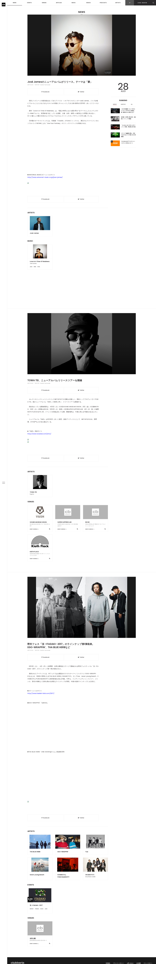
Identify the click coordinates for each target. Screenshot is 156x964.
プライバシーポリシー (118, 963)
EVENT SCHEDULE (34, 529)
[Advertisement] (81, 293)
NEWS (14, 3)
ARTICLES (59, 3)
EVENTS (29, 3)
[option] (115, 104)
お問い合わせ (130, 963)
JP (129, 2)
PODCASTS (103, 3)
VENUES (44, 3)
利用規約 (108, 963)
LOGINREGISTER (142, 2)
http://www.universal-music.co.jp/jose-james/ (45, 177)
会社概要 (138, 963)
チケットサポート (148, 963)
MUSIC (74, 3)
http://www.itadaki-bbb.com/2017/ (40, 693)
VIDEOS (88, 3)
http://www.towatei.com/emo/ (39, 434)
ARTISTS (118, 3)
